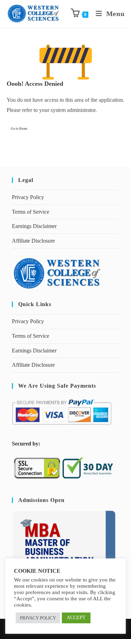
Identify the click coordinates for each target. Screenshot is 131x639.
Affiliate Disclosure (33, 241)
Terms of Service (30, 212)
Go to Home (19, 128)
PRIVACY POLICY (38, 618)
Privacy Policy (28, 197)
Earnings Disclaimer (34, 226)
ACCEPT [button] (76, 617)
